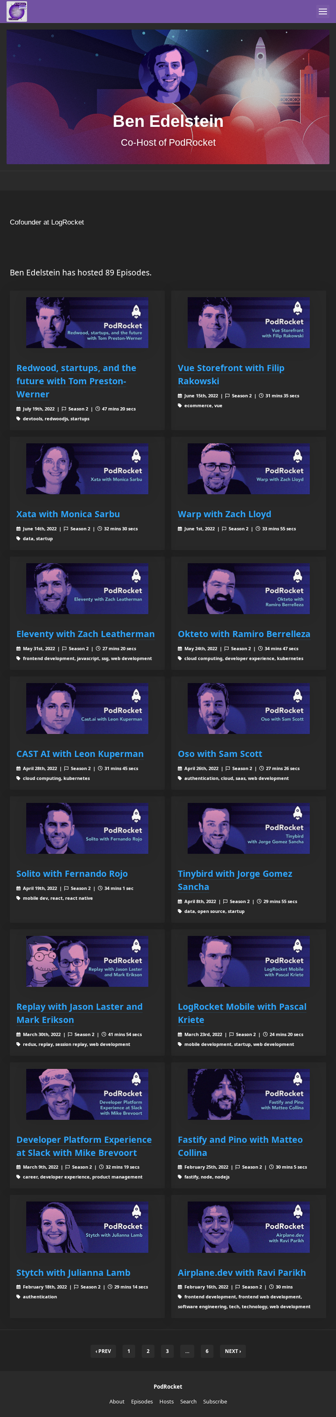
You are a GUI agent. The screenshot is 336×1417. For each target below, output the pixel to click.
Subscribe (215, 1401)
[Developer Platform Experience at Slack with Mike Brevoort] (87, 1094)
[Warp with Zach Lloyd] (248, 468)
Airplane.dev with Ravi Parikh (242, 1272)
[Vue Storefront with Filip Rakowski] (248, 322)
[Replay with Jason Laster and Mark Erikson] (87, 961)
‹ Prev (103, 1351)
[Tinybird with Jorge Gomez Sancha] (248, 828)
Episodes (142, 1401)
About (117, 1401)
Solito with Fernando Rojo (72, 873)
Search (188, 1401)
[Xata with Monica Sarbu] (87, 468)
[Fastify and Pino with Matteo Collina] (248, 1094)
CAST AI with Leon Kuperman (80, 753)
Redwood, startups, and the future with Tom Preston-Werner (76, 381)
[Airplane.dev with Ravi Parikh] (248, 1226)
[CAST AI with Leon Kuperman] (87, 708)
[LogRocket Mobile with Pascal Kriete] (248, 961)
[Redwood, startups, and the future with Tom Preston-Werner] (87, 322)
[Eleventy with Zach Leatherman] (87, 588)
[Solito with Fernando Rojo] (87, 828)
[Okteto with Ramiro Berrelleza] (248, 588)
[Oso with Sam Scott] (248, 708)
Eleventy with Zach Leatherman (85, 634)
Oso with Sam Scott (220, 753)
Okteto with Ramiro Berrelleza (244, 634)
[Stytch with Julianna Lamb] (87, 1226)
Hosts (166, 1401)
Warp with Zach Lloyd (224, 514)
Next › (233, 1351)
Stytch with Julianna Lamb (73, 1272)
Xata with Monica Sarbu (68, 514)
